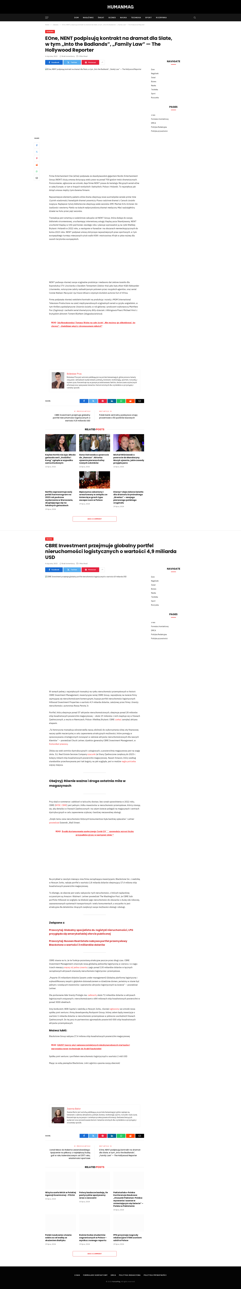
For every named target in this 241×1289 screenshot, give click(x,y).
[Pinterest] (37, 158)
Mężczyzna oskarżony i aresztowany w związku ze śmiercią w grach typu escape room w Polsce (93, 496)
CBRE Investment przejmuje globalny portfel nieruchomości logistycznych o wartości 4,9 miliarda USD (71, 418)
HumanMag (116, 1281)
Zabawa (50, 31)
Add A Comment (94, 519)
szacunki (91, 754)
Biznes (112, 17)
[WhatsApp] (37, 171)
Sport (148, 17)
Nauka (123, 17)
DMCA (153, 123)
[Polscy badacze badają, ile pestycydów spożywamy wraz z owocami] (94, 1180)
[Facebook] (37, 145)
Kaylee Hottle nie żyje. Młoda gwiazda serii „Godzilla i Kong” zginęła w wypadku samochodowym (60, 458)
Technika (136, 17)
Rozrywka (161, 17)
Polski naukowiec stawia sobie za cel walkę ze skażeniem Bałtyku (58, 1238)
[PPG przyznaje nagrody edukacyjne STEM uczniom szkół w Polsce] (128, 1223)
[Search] (194, 17)
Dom (76, 17)
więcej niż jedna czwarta (75, 967)
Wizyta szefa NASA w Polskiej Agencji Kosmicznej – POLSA (60, 1194)
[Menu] (46, 17)
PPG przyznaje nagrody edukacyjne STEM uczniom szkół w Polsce (127, 1238)
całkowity (92, 995)
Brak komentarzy (68, 56)
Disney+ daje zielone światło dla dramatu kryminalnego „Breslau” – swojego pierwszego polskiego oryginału (128, 497)
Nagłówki (88, 17)
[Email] (37, 178)
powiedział (54, 822)
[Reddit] (37, 165)
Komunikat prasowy (58, 744)
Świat (101, 17)
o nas (153, 115)
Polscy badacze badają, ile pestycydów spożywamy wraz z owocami (93, 1195)
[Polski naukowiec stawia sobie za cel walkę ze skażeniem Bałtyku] (60, 1223)
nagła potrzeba (129, 761)
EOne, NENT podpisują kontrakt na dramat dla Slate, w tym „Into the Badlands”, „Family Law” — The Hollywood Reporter (119, 1153)
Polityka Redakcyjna (159, 127)
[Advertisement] (94, 155)
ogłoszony (114, 1009)
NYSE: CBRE (61, 805)
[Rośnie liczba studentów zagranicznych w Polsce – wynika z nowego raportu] (94, 1223)
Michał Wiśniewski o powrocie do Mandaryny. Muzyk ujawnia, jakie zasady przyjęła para (128, 458)
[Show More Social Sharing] (102, 62)
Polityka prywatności (159, 131)
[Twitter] (37, 152)
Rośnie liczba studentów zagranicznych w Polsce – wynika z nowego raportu (93, 1238)
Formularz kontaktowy (160, 119)
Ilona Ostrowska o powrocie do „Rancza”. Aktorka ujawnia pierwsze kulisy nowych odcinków (94, 458)
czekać (118, 719)
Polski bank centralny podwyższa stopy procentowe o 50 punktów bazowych (118, 416)
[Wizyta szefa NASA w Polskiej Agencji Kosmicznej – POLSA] (60, 1180)
